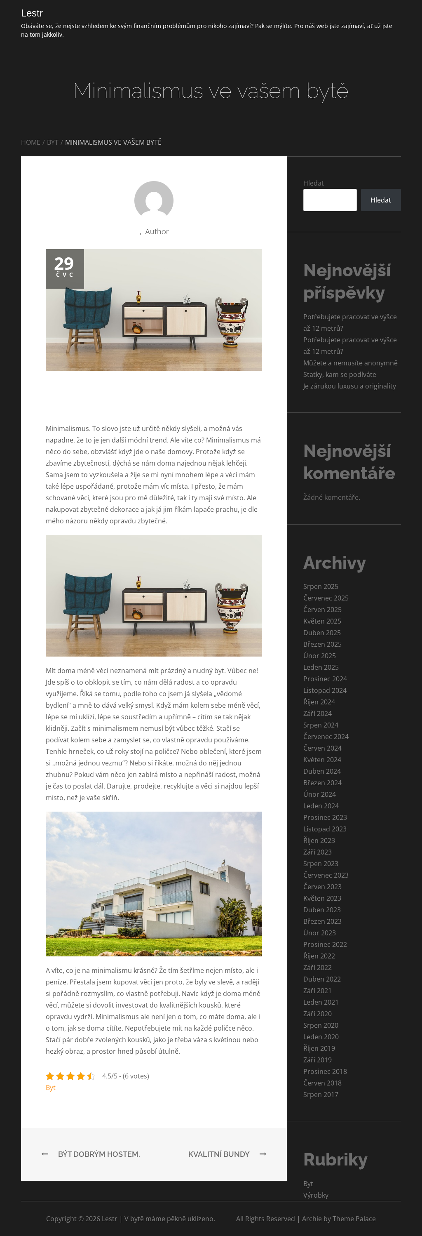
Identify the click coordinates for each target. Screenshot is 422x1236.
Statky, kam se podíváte (339, 374)
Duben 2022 (322, 979)
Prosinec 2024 (325, 678)
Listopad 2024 (325, 690)
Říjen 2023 (319, 840)
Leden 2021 (321, 1002)
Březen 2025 (322, 644)
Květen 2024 (322, 759)
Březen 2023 (322, 921)
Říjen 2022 (319, 956)
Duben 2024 (322, 771)
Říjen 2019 (319, 1048)
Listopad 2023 (325, 828)
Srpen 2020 (320, 1025)
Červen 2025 (322, 609)
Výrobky (315, 1195)
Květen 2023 (322, 898)
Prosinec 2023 (325, 817)
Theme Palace (354, 1218)
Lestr (32, 13)
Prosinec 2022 (325, 944)
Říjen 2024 (319, 701)
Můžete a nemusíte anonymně (350, 362)
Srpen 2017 (320, 1094)
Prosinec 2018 (325, 1071)
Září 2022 (317, 967)
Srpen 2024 (320, 725)
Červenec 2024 (326, 736)
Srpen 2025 (320, 586)
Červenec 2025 (326, 598)
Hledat (313, 183)
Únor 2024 (319, 794)
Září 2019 (317, 1059)
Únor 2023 (319, 932)
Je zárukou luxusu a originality (349, 386)
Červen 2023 (322, 886)
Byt (51, 1087)
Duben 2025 (322, 632)
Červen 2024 (322, 748)
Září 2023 (317, 852)
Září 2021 (317, 990)
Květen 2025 (322, 621)
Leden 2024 (321, 805)
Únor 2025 (319, 655)
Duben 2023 (322, 909)
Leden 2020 (321, 1036)
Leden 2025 (321, 667)
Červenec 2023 (326, 875)
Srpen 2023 (320, 863)
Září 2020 (317, 1013)
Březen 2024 (322, 782)
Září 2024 (317, 713)
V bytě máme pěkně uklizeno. (169, 1218)
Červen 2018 (322, 1083)
